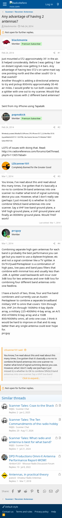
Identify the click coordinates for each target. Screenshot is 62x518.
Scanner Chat (22, 408)
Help (53, 511)
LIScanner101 (20, 163)
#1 (59, 52)
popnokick (18, 114)
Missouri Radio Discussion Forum (38, 463)
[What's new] (58, 4)
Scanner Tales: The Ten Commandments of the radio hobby (33, 422)
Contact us (7, 511)
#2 (59, 127)
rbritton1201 (15, 463)
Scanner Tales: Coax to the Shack (31, 405)
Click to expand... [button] (31, 378)
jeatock (12, 477)
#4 (59, 243)
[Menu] (5, 4)
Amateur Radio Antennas (29, 477)
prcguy (16, 230)
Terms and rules (24, 511)
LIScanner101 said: (13, 349)
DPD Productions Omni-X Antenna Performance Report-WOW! (32, 458)
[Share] (54, 53)
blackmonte (10, 26)
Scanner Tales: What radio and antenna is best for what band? (30, 440)
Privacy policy (42, 511)
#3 (59, 176)
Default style (11, 506)
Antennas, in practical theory (29, 474)
